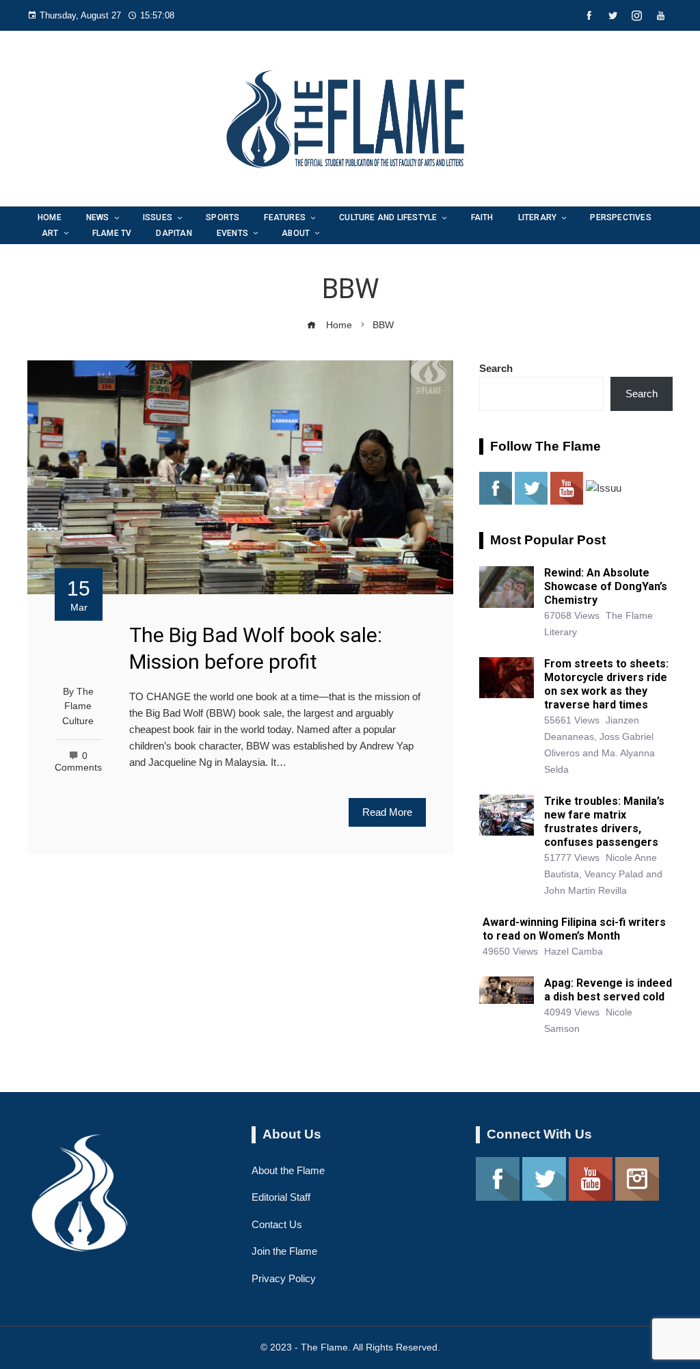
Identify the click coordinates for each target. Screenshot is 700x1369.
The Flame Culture (78, 706)
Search (496, 368)
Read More (387, 812)
